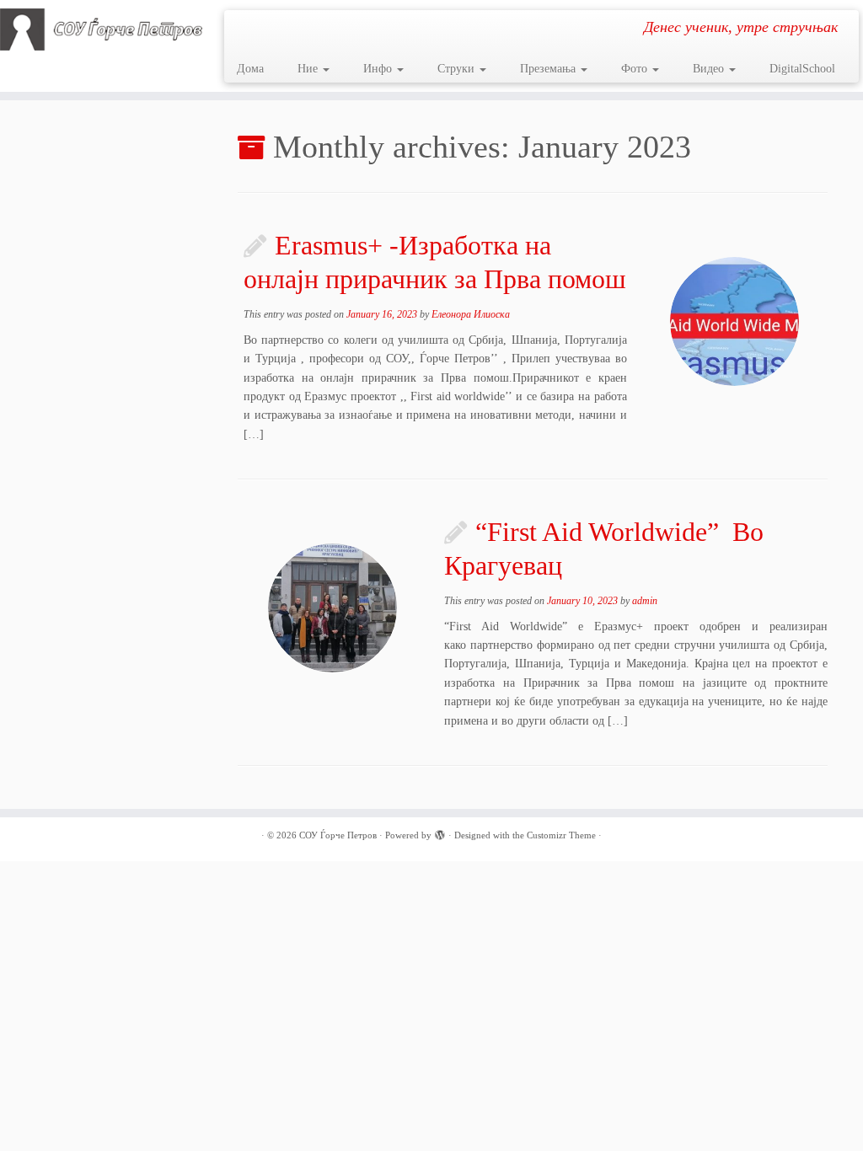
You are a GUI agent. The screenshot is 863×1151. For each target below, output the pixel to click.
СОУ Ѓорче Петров (338, 835)
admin (644, 601)
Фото (636, 68)
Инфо (379, 68)
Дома (250, 68)
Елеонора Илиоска (471, 314)
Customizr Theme (561, 835)
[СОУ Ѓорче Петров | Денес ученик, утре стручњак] (101, 29)
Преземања (549, 68)
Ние (309, 68)
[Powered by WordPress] (440, 832)
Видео (710, 68)
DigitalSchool (802, 68)
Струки (457, 68)
